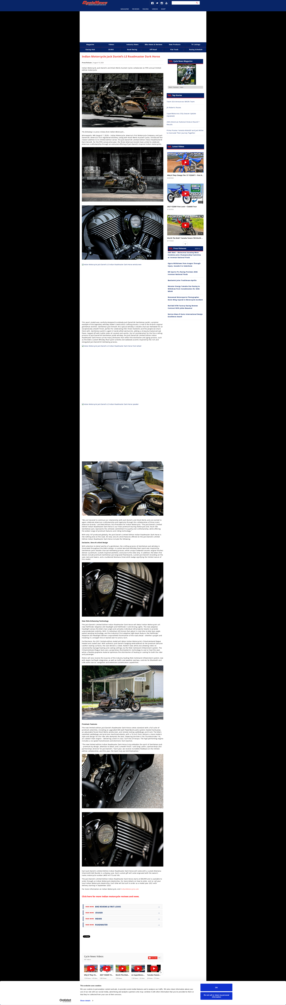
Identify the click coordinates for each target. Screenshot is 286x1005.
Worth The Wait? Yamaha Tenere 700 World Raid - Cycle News (122, 975)
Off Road (153, 49)
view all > (198, 249)
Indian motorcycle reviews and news (120, 896)
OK (216, 987)
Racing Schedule (195, 49)
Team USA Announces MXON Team (181, 102)
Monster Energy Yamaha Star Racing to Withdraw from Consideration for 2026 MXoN (184, 288)
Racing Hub (90, 49)
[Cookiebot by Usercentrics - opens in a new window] (65, 1000)
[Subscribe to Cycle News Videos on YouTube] (154, 957)
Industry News (132, 44)
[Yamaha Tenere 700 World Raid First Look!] (154, 968)
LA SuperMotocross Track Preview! (138, 975)
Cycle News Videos (93, 956)
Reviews (135, 9)
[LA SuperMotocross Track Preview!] (138, 968)
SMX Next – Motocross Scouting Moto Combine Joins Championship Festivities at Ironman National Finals (184, 255)
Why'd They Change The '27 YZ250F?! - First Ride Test (91, 975)
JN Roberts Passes (174, 107)
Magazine (125, 9)
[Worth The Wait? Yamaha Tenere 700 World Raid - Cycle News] (122, 968)
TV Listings (195, 44)
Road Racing (132, 49)
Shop (163, 9)
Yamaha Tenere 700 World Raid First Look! (154, 975)
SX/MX (111, 49)
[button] (84, 972)
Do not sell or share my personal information (216, 996)
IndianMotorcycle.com (130, 889)
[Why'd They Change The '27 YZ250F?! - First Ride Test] (91, 968)
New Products (174, 44)
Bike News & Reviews (153, 44)
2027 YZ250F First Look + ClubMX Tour (106, 975)
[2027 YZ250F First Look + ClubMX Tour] (106, 968)
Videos (155, 9)
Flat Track (174, 49)
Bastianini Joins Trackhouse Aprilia (182, 280)
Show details (85, 1001)
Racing (146, 9)
